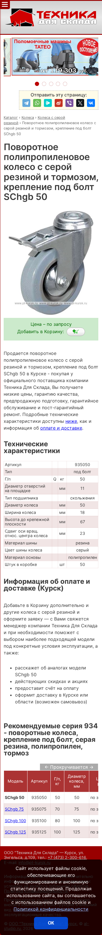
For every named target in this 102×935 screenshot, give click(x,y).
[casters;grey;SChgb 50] (76, 332)
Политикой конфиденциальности (51, 909)
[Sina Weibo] (58, 103)
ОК (51, 923)
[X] (80, 103)
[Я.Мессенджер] (48, 103)
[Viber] (69, 103)
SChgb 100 (15, 820)
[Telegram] (26, 103)
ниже (71, 421)
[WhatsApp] (37, 103)
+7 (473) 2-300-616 (67, 857)
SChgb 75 (14, 809)
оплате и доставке (61, 428)
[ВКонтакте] (91, 103)
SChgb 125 (15, 832)
